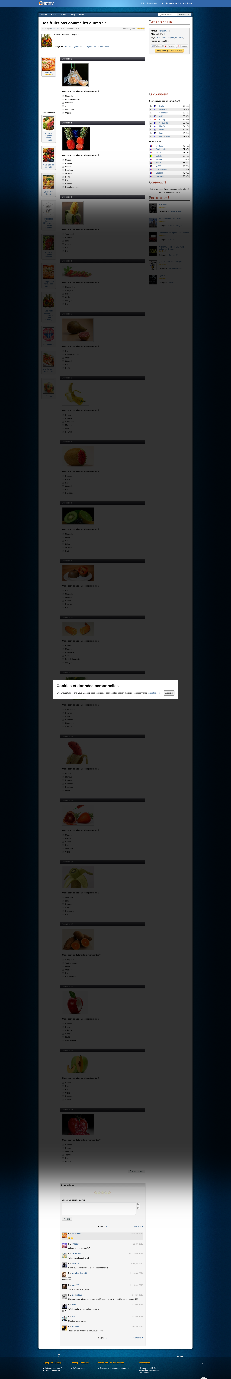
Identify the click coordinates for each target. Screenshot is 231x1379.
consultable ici (154, 693)
